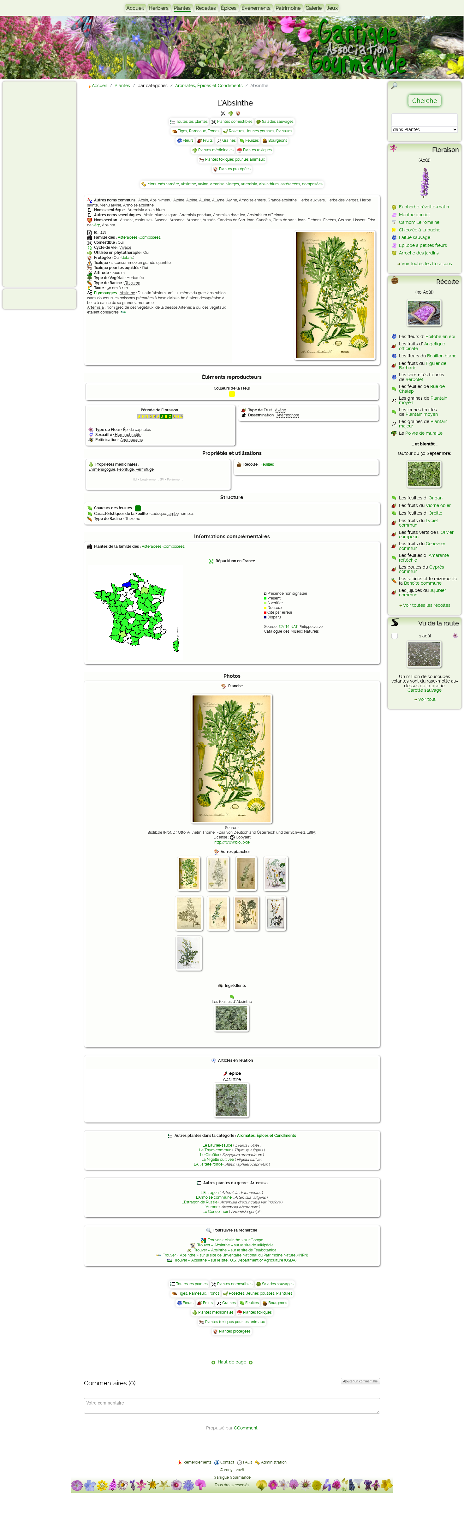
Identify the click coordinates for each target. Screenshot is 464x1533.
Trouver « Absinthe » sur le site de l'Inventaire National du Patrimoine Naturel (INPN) (235, 1255)
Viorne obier (438, 505)
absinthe (188, 184)
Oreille (435, 513)
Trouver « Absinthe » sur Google (235, 1240)
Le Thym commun (215, 1150)
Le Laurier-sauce (217, 1145)
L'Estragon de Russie (199, 1202)
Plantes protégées (235, 169)
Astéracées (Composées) (139, 237)
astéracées (290, 184)
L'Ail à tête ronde (208, 1164)
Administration (274, 1462)
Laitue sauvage (414, 237)
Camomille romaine (419, 222)
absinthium (269, 184)
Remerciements (197, 1462)
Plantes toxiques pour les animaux (235, 159)
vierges (232, 184)
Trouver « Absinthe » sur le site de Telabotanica (235, 1250)
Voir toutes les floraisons (427, 263)
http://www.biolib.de (232, 842)
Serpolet (414, 379)
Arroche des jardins (419, 252)
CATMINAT (288, 626)
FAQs (247, 1462)
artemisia (249, 184)
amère (173, 184)
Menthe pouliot (414, 214)
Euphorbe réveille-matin (424, 206)
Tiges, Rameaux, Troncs (198, 131)
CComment (246, 1427)
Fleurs (188, 140)
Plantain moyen (422, 414)
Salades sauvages (278, 121)
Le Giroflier (209, 1155)
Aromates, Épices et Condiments (266, 1135)
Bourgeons (277, 140)
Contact (227, 1462)
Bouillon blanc (441, 355)
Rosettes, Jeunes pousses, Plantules (260, 131)
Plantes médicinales (216, 150)
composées (312, 184)
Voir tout (427, 699)
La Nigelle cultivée (217, 1159)
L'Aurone (211, 1207)
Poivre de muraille (424, 433)
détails (127, 257)
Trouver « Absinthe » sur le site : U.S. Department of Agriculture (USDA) (235, 1260)
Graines (229, 140)
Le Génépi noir (215, 1211)
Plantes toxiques (257, 150)
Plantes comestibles (235, 121)
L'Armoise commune (214, 1197)
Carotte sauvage (424, 690)
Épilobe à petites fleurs (423, 245)
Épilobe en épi (440, 336)
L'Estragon (210, 1192)
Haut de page (232, 1361)
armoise (217, 184)
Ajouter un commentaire (360, 1381)
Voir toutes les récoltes (426, 605)
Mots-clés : (157, 184)
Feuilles (252, 140)
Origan (436, 497)
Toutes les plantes (192, 121)
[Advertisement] (30, 183)
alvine (203, 184)
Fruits (208, 140)
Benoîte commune (423, 583)
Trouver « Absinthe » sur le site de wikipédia (235, 1245)
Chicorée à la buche (419, 229)
